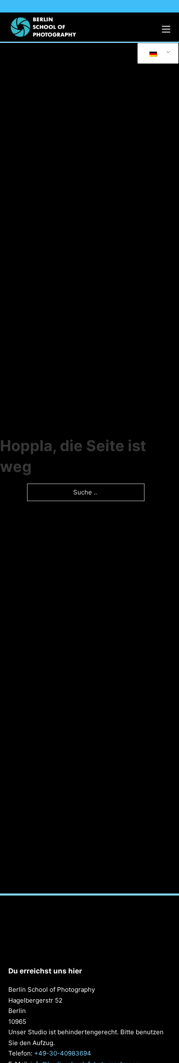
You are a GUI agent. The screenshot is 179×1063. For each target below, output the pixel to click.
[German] (156, 53)
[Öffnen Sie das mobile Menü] (166, 29)
